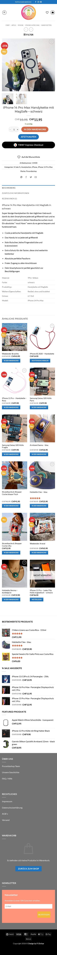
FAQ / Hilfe (7, 778)
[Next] (50, 65)
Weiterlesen (37, 599)
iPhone (20, 25)
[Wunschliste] (47, 12)
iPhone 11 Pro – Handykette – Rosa (14, 399)
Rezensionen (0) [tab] (9, 199)
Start (8, 25)
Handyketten (46, 25)
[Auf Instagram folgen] (38, 2)
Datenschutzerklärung (12, 807)
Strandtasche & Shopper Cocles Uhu (12, 544)
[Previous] (6, 65)
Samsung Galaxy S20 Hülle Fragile (13, 446)
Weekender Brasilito (10, 354)
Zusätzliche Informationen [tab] (15, 193)
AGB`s (5, 813)
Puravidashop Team (11, 766)
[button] (4, 12)
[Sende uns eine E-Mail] (41, 2)
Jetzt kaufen (28, 136)
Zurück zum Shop (28, 868)
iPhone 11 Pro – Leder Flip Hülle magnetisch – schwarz (41, 591)
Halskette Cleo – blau (38, 492)
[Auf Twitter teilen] (31, 177)
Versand (6, 820)
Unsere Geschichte (10, 772)
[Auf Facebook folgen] (35, 2)
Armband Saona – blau (39, 445)
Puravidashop (31, 171)
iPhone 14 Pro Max (32, 25)
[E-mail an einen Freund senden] (36, 177)
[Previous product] (31, 29)
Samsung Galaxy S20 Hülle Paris (40, 399)
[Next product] (26, 29)
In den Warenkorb (35, 129)
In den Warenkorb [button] (11, 360)
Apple (14, 25)
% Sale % (17, 167)
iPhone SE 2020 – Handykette (42, 354)
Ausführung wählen (40, 360)
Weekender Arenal (37, 544)
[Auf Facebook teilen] (26, 177)
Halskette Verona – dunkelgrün (10, 591)
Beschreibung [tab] (9, 188)
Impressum (7, 801)
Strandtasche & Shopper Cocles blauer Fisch (12, 493)
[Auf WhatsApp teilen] (21, 177)
